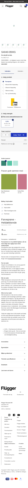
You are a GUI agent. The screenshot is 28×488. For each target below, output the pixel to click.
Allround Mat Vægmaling (11, 84)
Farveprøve (8, 81)
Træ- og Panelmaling (10, 93)
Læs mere (4, 64)
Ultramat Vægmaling (10, 87)
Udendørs (20, 71)
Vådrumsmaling (9, 90)
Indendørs (7, 71)
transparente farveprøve (14, 258)
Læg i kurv (17, 135)
